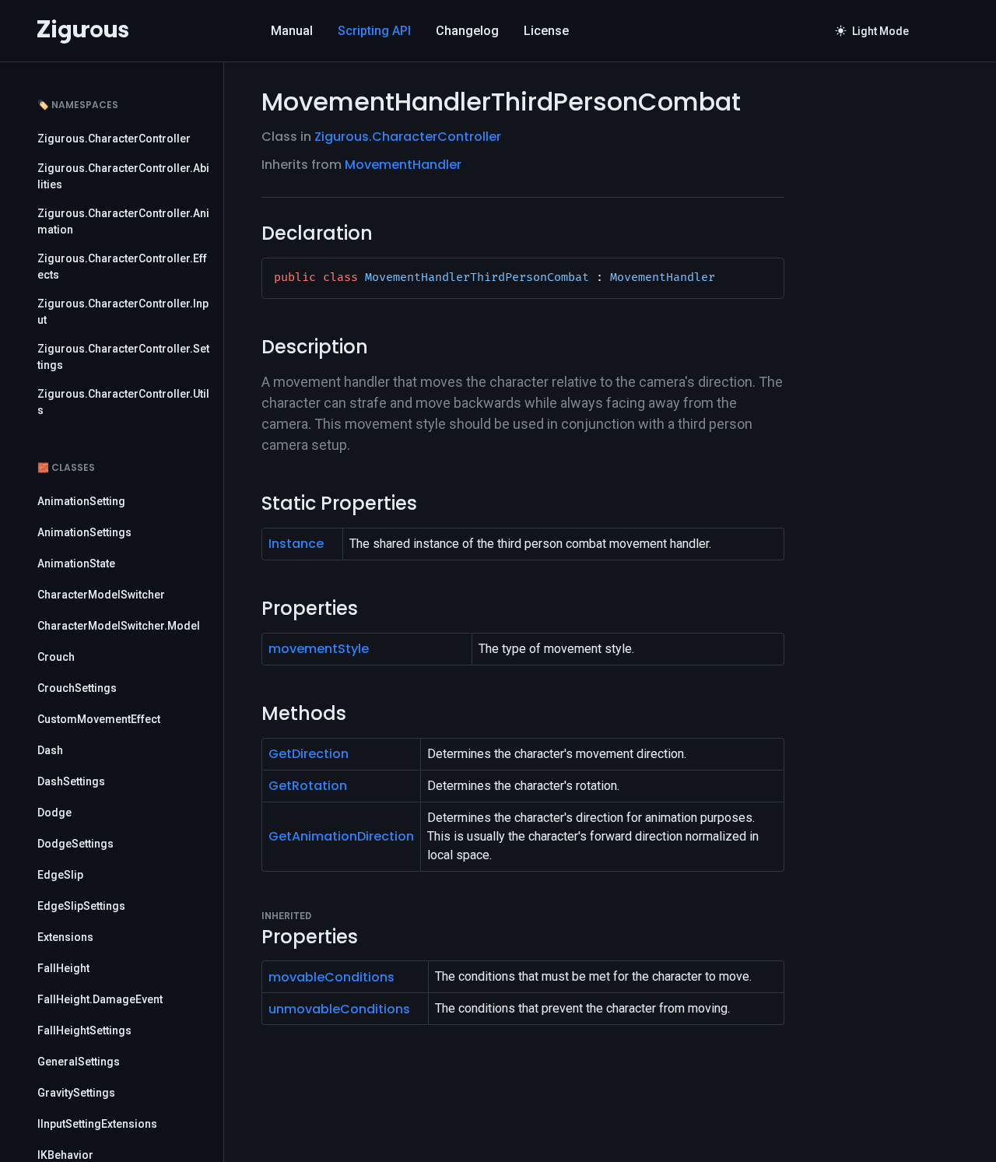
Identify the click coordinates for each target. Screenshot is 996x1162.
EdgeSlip (60, 875)
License (546, 30)
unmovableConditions (339, 1009)
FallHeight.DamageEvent (100, 999)
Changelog (467, 30)
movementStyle (318, 649)
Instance (296, 544)
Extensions (65, 937)
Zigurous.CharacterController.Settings (123, 356)
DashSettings (71, 781)
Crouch (56, 657)
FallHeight (63, 968)
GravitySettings (76, 1093)
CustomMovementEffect (98, 719)
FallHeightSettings (84, 1030)
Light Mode (872, 31)
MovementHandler (403, 165)
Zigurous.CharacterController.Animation (123, 221)
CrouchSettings (77, 688)
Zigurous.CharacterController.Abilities (123, 176)
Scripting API (374, 30)
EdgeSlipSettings (81, 906)
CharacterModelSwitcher (101, 594)
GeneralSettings (78, 1061)
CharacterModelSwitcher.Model (118, 626)
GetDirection (308, 754)
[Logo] (83, 31)
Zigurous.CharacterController (114, 138)
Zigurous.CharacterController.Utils (123, 402)
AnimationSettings (84, 532)
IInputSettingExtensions (97, 1124)
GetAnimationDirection (341, 836)
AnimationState (76, 563)
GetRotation (307, 786)
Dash (50, 750)
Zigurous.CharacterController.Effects (122, 266)
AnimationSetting (81, 501)
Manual (292, 30)
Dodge (54, 812)
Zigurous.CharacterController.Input (123, 311)
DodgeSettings (75, 843)
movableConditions (331, 977)
